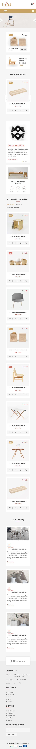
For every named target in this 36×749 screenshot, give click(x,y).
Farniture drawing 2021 (17, 549)
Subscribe (11, 734)
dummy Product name (18, 103)
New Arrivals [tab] (10, 204)
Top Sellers (10, 713)
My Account (11, 692)
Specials (10, 720)
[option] (18, 98)
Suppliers (10, 717)
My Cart (10, 697)
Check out (10, 701)
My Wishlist (11, 694)
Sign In (9, 699)
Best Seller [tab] (18, 204)
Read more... (10, 562)
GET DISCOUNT (12, 159)
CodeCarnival (12, 743)
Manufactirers (11, 715)
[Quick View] (15, 110)
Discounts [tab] (17, 207)
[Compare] (20, 110)
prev (6, 98)
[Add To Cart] (26, 110)
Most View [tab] (10, 207)
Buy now (23, 49)
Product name (13, 48)
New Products (11, 710)
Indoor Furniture (18, 182)
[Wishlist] (10, 110)
